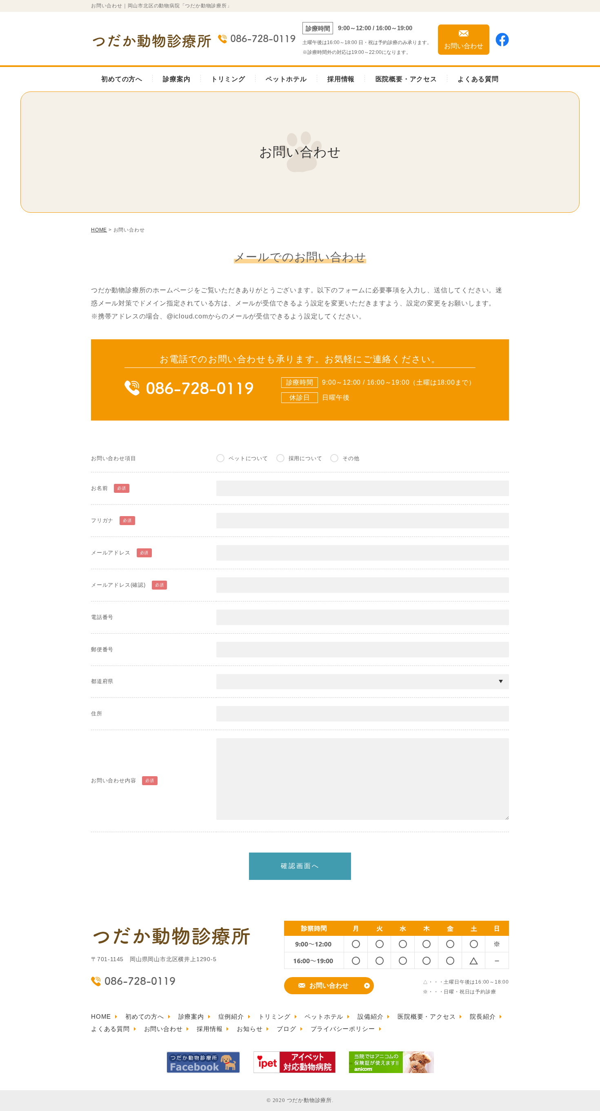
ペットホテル (286, 79)
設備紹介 (370, 1016)
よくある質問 (478, 79)
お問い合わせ (329, 985)
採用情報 (341, 79)
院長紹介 (483, 1016)
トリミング (228, 79)
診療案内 (176, 79)
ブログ (286, 1028)
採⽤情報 (209, 1028)
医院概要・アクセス (406, 79)
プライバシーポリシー (343, 1028)
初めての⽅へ (144, 1016)
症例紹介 (231, 1016)
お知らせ (249, 1028)
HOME (101, 1016)
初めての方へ (121, 79)
